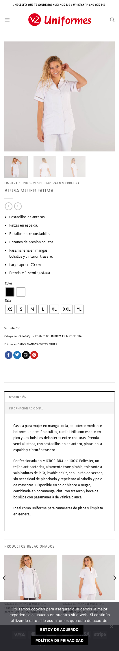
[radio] (9, 292)
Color (8, 283)
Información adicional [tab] (26, 408)
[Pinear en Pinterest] (34, 355)
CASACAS (23, 336)
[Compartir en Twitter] (17, 355)
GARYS (22, 344)
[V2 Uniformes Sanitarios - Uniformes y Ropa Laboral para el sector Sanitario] (59, 20)
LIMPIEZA (10, 183)
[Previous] (14, 96)
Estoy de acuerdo (59, 629)
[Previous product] (17, 206)
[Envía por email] (26, 355)
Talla (8, 300)
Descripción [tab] (17, 397)
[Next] (105, 96)
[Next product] (8, 206)
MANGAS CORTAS (37, 344)
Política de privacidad (59, 640)
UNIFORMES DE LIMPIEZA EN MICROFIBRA (50, 183)
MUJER (53, 344)
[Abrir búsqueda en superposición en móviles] (112, 19)
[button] (7, 20)
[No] (111, 628)
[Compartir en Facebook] (8, 355)
